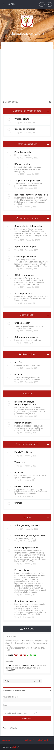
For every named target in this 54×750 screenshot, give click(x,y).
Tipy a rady (19, 462)
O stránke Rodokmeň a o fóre (27, 110)
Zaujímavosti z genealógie (27, 180)
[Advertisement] (27, 72)
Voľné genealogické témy (27, 525)
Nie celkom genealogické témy (29, 535)
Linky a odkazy (27, 314)
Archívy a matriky (27, 354)
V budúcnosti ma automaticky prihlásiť (21, 713)
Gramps (18, 502)
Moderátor (31, 655)
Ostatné (27, 517)
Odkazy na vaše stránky (26, 337)
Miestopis (27, 393)
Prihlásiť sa (7, 691)
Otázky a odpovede (24, 275)
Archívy (18, 362)
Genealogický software (27, 444)
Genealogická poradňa (27, 218)
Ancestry (18, 472)
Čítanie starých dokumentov (28, 226)
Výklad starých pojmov (25, 246)
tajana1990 (10, 670)
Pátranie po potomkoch (26, 547)
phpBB (15, 747)
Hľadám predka (22, 164)
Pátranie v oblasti (23, 422)
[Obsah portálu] (27, 21)
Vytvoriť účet (20, 691)
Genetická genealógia (25, 601)
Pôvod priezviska (22, 152)
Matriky (18, 374)
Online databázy (22, 323)
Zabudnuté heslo (10, 728)
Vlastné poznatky (23, 293)
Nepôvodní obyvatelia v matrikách (31, 194)
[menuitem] (11, 4)
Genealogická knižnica (25, 256)
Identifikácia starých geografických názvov (25, 403)
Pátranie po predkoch (27, 144)
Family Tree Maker (23, 486)
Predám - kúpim (22, 570)
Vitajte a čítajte (21, 119)
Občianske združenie (24, 129)
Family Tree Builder (23, 452)
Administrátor (20, 655)
